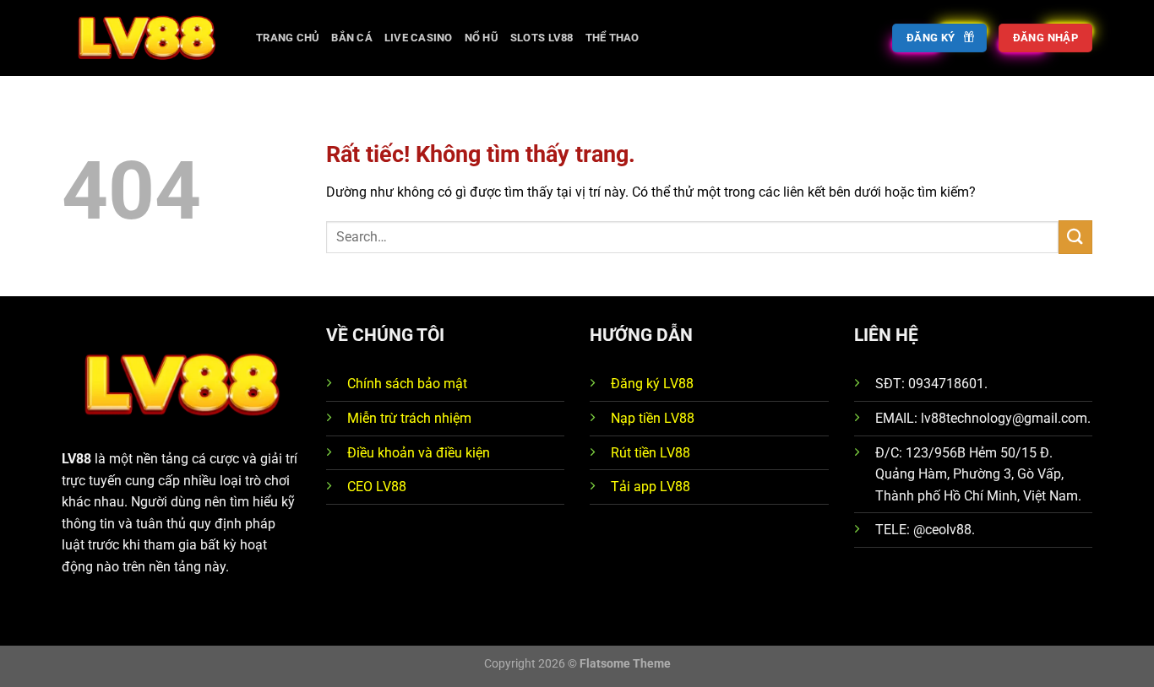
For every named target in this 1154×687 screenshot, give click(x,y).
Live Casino (418, 37)
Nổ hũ (481, 37)
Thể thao (612, 37)
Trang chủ (287, 37)
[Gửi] (1075, 236)
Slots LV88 (542, 37)
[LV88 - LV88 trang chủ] (146, 38)
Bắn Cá (352, 37)
